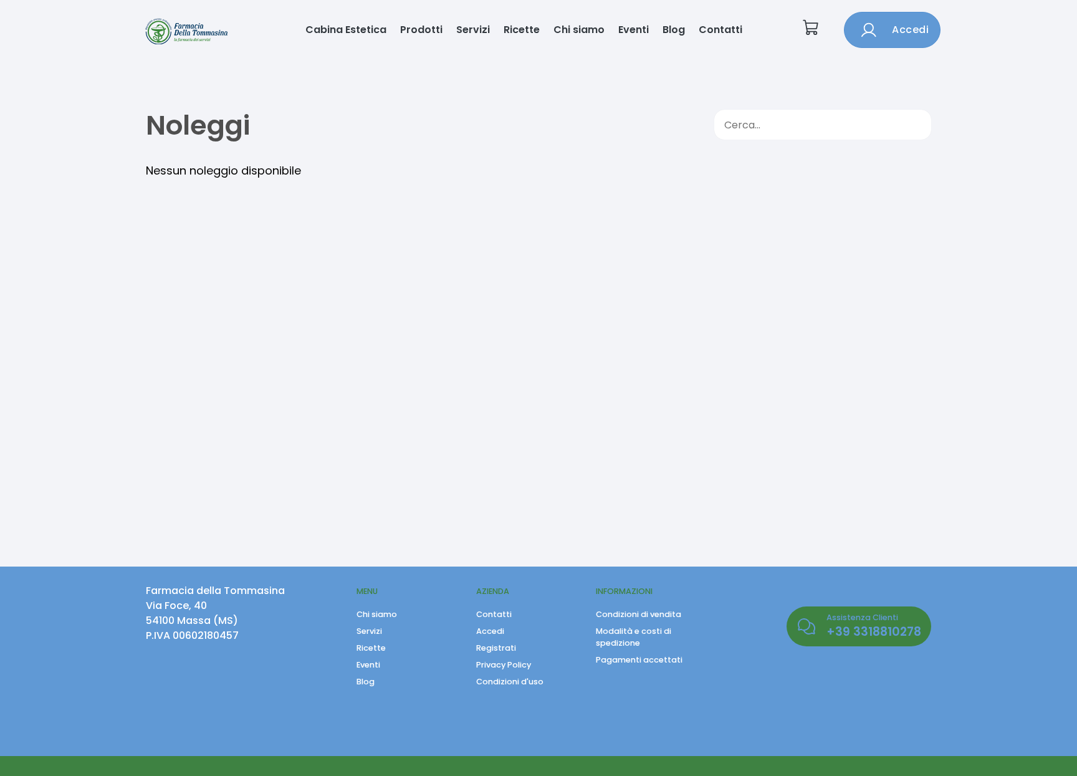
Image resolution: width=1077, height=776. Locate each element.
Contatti (720, 29)
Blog (674, 29)
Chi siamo (579, 29)
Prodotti (421, 29)
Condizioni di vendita (638, 614)
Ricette (522, 29)
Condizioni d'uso (509, 681)
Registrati (496, 648)
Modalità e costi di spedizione (633, 637)
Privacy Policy (503, 664)
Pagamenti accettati (639, 659)
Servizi (473, 29)
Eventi (633, 29)
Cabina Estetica (345, 29)
